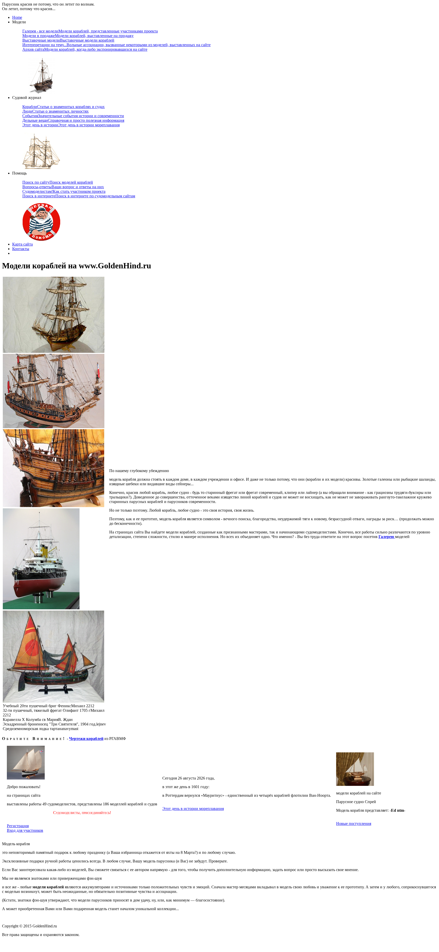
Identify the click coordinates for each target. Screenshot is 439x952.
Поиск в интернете (78, 196)
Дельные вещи (73, 120)
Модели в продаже (78, 35)
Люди (55, 111)
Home (17, 17)
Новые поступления (353, 823)
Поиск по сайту (57, 182)
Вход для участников (25, 830)
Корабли (63, 107)
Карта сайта (22, 244)
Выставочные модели (68, 40)
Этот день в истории (71, 125)
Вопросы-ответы (63, 187)
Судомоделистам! (63, 191)
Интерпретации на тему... (116, 45)
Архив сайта (84, 49)
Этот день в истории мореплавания (193, 808)
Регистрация (18, 826)
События (73, 116)
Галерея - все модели (90, 31)
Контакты (20, 249)
